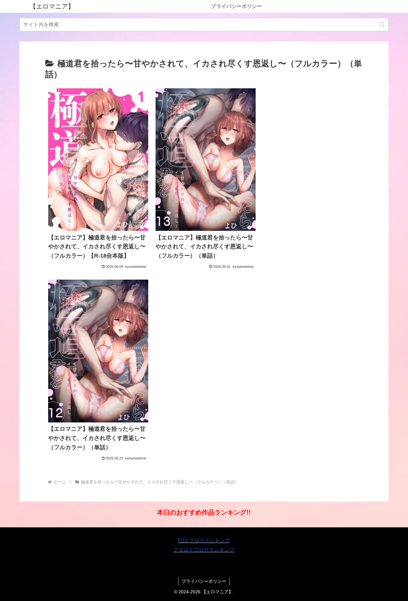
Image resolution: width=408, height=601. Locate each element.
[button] (382, 24)
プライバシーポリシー (204, 581)
